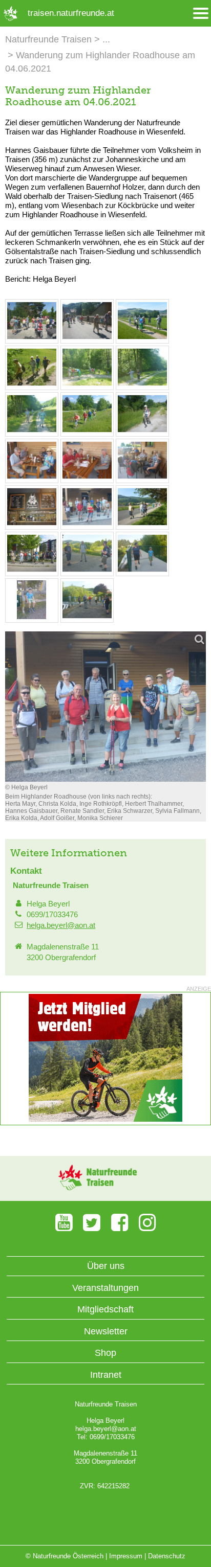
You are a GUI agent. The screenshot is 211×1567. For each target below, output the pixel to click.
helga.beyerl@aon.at (61, 925)
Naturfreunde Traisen (48, 39)
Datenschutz (166, 1556)
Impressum (125, 1556)
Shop (105, 1353)
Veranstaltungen (105, 1288)
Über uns (105, 1266)
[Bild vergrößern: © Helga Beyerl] (31, 338)
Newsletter (106, 1331)
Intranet (105, 1375)
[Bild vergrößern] (105, 706)
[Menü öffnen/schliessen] (200, 13)
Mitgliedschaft (105, 1309)
